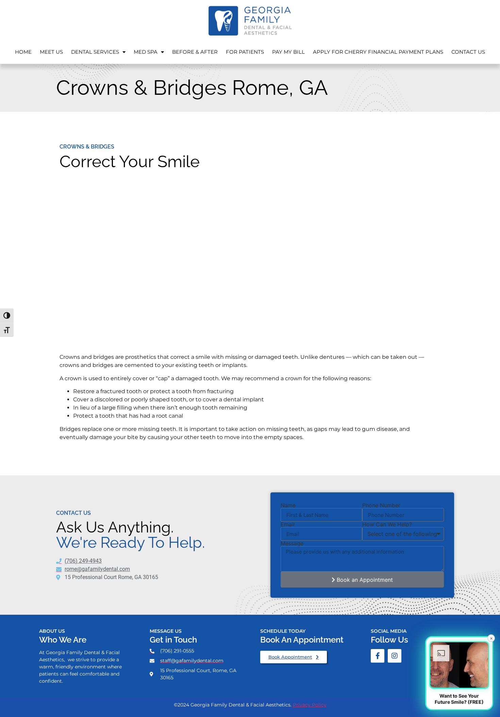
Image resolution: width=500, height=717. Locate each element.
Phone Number (381, 505)
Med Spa (145, 52)
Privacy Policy (310, 705)
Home (23, 52)
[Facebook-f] (377, 656)
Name (288, 505)
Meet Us (51, 52)
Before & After (195, 52)
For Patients (245, 52)
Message (292, 543)
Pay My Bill (288, 52)
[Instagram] (394, 656)
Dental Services (95, 52)
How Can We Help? (387, 524)
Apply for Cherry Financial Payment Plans (378, 52)
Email (288, 524)
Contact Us (468, 52)
